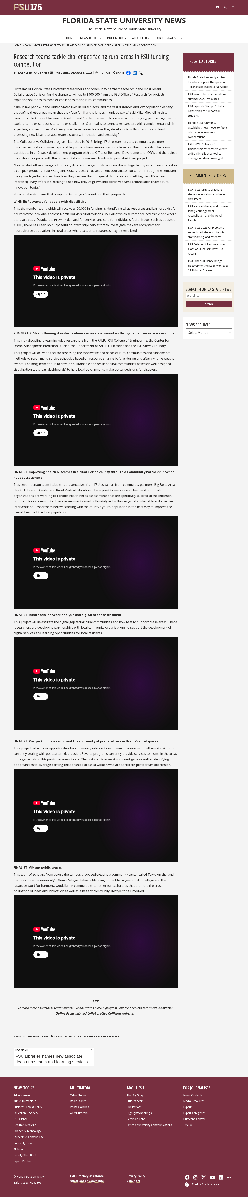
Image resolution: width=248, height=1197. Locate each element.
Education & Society (26, 1113)
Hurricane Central (194, 1119)
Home (70, 38)
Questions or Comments (87, 1181)
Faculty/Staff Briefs (25, 1155)
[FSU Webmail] (217, 7)
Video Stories (78, 1095)
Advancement (22, 1095)
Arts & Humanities (25, 1101)
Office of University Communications (149, 1125)
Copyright (133, 1181)
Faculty (70, 1036)
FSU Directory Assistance (87, 1176)
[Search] (225, 7)
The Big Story (135, 1095)
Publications (134, 1107)
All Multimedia (79, 1113)
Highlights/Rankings (139, 1113)
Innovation (85, 1036)
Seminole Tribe (136, 1119)
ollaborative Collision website (111, 1013)
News (26, 45)
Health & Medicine (25, 1125)
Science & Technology (27, 1131)
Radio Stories (78, 1101)
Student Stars (135, 1101)
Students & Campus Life (29, 1137)
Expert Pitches (22, 1161)
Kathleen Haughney (33, 72)
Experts (188, 1107)
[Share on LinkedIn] (134, 72)
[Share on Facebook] (128, 72)
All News (19, 1149)
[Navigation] (233, 7)
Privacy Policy (136, 1176)
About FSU (140, 38)
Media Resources (194, 1101)
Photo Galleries (79, 1107)
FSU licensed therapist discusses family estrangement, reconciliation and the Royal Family (208, 213)
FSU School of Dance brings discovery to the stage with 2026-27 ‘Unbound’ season (209, 265)
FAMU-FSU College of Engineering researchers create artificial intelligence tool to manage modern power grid (207, 151)
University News (42, 45)
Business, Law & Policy (28, 1107)
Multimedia (115, 38)
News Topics (89, 38)
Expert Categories (194, 1113)
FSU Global (20, 1119)
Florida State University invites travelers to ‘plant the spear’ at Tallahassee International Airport (208, 81)
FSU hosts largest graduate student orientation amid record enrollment (207, 194)
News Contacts (192, 1095)
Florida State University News (124, 20)
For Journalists (168, 38)
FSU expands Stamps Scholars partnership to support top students (207, 110)
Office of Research (106, 1036)
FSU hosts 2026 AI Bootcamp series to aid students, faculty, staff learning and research (206, 232)
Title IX (187, 1125)
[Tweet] (141, 72)
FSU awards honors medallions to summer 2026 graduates (208, 96)
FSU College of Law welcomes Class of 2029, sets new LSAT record (207, 248)
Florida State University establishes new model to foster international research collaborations (208, 129)
